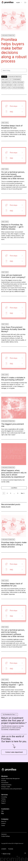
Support (3, 803)
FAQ (2, 811)
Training (3, 799)
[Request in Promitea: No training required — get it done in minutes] (13, 208)
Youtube (10, 849)
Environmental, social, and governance (11, 788)
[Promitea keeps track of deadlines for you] (13, 109)
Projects (3, 801)
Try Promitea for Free (9, 714)
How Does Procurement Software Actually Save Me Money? (13, 329)
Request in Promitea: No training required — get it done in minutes (12, 227)
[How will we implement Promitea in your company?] (13, 259)
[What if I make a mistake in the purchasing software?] (13, 361)
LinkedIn (3, 849)
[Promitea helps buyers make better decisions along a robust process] (13, 20)
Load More (14, 488)
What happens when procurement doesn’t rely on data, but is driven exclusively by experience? (13, 473)
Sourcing (3, 780)
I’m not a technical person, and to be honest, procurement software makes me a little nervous (13, 175)
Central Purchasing (6, 784)
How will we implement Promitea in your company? (13, 276)
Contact (3, 823)
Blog (2, 813)
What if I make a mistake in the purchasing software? (13, 378)
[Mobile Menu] (25, 2)
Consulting (4, 797)
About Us (3, 821)
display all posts (6, 506)
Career (3, 825)
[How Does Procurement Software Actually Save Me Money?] (13, 311)
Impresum (4, 834)
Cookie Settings (5, 836)
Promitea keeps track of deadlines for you (11, 126)
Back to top (6, 854)
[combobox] (19, 2)
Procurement (4, 782)
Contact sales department (14, 752)
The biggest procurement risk (12, 425)
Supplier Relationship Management (10, 778)
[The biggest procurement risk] (13, 408)
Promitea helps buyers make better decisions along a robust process (14, 50)
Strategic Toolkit (5, 786)
